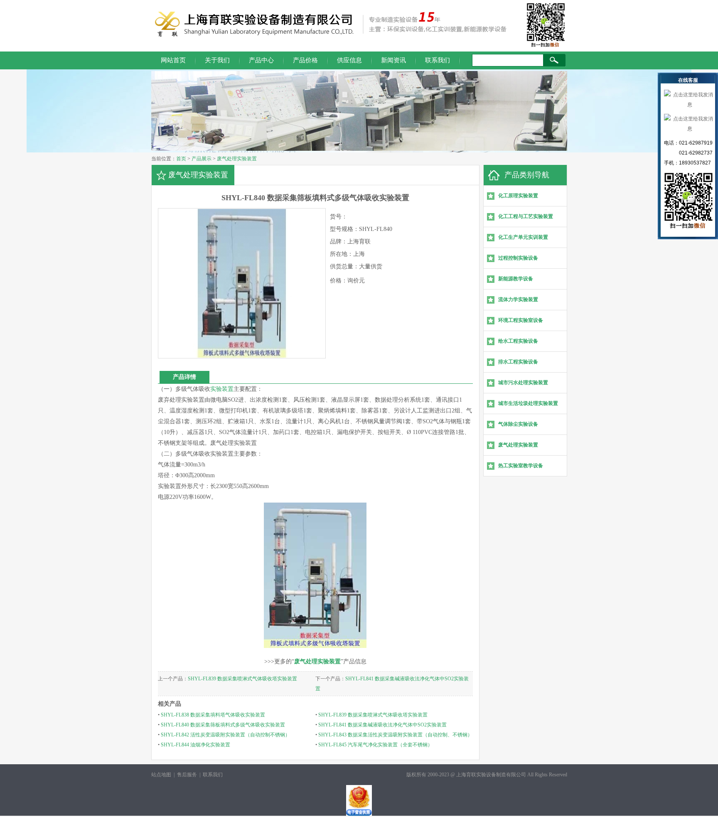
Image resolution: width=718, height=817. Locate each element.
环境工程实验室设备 (520, 320)
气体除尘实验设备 (518, 424)
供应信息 (349, 60)
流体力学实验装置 (518, 299)
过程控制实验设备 (518, 258)
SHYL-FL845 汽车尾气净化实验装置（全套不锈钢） (375, 745)
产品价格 (305, 60)
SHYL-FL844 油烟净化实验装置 (195, 745)
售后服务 (187, 775)
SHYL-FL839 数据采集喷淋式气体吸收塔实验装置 (242, 679)
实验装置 (222, 389)
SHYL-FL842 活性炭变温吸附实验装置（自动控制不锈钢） (225, 735)
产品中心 (261, 60)
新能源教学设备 (515, 279)
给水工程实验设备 (518, 341)
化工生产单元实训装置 (523, 237)
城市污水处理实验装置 (523, 382)
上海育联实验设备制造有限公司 (491, 775)
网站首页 (173, 60)
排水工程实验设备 (518, 362)
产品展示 (201, 159)
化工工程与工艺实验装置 (525, 216)
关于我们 (217, 60)
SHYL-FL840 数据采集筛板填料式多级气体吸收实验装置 (223, 725)
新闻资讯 (393, 60)
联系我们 (437, 60)
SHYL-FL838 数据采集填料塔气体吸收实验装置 (213, 715)
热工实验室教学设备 (520, 466)
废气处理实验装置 (237, 159)
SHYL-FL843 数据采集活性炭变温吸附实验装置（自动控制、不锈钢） (395, 735)
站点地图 (161, 775)
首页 (181, 159)
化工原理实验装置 (518, 196)
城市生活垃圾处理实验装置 (528, 403)
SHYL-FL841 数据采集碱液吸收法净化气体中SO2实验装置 (382, 725)
